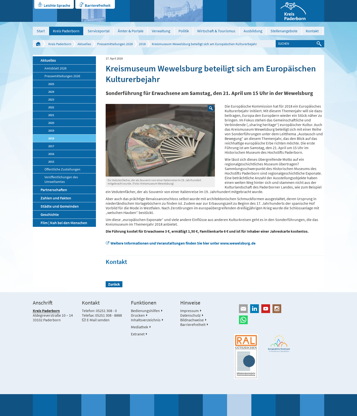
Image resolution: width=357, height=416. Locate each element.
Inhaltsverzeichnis (146, 319)
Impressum (189, 310)
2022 (51, 107)
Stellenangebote (284, 30)
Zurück (114, 284)
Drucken (138, 315)
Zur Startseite (38, 43)
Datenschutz (190, 315)
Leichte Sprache (57, 5)
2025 (51, 84)
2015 (51, 161)
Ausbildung (253, 30)
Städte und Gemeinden (60, 206)
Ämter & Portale (131, 30)
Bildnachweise (192, 319)
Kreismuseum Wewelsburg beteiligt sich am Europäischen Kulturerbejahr (204, 44)
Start (41, 30)
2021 (51, 115)
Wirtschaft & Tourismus (216, 30)
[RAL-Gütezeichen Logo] (246, 356)
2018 (142, 44)
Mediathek (139, 326)
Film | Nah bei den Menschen (64, 222)
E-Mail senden (98, 319)
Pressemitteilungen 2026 (115, 44)
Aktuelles (84, 44)
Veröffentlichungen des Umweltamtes (61, 179)
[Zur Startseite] (300, 11)
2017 (51, 146)
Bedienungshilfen (145, 310)
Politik (183, 30)
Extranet (137, 333)
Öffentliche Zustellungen (62, 169)
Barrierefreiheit (97, 5)
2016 (51, 154)
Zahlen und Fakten (56, 197)
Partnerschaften (54, 189)
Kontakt (312, 30)
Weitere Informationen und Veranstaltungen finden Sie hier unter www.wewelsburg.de (182, 243)
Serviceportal (99, 30)
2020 (51, 123)
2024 (51, 91)
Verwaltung (161, 30)
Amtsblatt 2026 (55, 68)
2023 (51, 99)
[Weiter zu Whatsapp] (279, 319)
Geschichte (50, 214)
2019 (51, 130)
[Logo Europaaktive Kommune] (279, 343)
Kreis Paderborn (66, 30)
